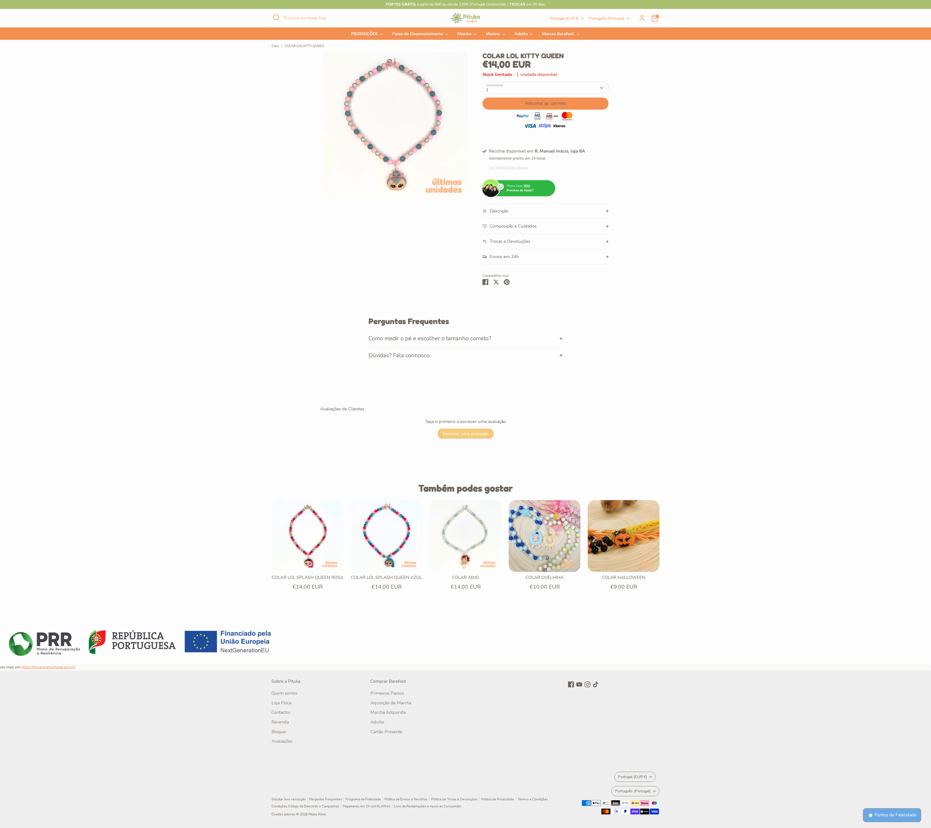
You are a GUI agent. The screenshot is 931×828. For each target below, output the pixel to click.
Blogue (279, 732)
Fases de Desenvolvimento (418, 34)
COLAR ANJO (465, 577)
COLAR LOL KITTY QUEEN (304, 46)
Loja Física (281, 703)
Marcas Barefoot (558, 34)
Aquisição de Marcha (390, 703)
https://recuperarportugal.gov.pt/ (48, 667)
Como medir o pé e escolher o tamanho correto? (430, 338)
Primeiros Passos (387, 693)
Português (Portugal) (607, 18)
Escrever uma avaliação (466, 434)
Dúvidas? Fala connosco (399, 355)
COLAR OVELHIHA (545, 577)
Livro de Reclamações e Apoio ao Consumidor (428, 806)
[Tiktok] (596, 684)
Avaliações (282, 741)
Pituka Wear (317, 814)
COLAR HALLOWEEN (623, 577)
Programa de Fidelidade (363, 799)
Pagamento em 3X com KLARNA (366, 806)
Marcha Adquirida (388, 712)
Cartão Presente (386, 732)
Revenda (280, 722)
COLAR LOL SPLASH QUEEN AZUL (386, 577)
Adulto (521, 34)
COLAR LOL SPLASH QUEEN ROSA (307, 577)
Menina (465, 34)
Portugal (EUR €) (564, 18)
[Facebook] (571, 684)
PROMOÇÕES (365, 34)
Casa (275, 46)
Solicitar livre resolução (289, 799)
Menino (493, 34)
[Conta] (642, 18)
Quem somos (284, 693)
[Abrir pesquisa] (276, 17)
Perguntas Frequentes (325, 799)
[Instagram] (587, 684)
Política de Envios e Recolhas (406, 799)
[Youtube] (579, 684)
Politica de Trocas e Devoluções (454, 799)
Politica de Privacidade (497, 799)
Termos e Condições (533, 799)
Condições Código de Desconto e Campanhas (305, 806)
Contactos (281, 712)
